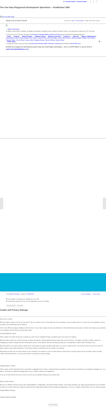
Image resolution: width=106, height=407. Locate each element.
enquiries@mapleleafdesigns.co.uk (17, 49)
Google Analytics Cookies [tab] (7, 366)
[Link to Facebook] (89, 1)
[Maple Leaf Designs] (12, 29)
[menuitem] (9, 36)
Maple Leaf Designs (15, 294)
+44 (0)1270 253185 (81, 1)
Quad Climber (60, 40)
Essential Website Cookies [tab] (8, 333)
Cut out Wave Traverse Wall (24, 40)
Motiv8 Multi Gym (75, 43)
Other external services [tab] (7, 381)
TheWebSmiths (30, 294)
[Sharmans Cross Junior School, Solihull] (1, 203)
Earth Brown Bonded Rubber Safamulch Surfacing (46, 43)
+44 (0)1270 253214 (70, 1)
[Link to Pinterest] (98, 1)
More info (20, 305)
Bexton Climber (50, 40)
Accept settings (53, 404)
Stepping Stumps (39, 40)
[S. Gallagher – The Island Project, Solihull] (104, 203)
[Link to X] (95, 1)
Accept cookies (11, 305)
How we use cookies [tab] (6, 319)
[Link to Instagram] (92, 1)
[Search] (98, 41)
